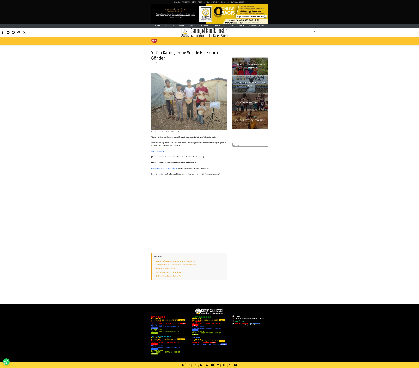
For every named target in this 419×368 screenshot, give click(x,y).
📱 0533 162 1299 (238, 321)
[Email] (173, 67)
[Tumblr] (218, 365)
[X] (158, 67)
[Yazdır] (178, 67)
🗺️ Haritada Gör (255, 323)
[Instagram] (13, 32)
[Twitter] (24, 32)
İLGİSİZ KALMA (250, 52)
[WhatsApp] (168, 67)
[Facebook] (2, 32)
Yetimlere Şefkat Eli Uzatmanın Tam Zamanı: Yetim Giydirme (175, 261)
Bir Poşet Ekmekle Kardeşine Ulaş (167, 268)
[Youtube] (18, 32)
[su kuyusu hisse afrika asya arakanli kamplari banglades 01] (250, 120)
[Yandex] (230, 365)
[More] (188, 67)
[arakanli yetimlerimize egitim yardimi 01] (250, 66)
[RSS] (206, 365)
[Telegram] (8, 32)
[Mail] (200, 365)
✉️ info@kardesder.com (240, 323)
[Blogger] (183, 365)
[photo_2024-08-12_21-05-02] (250, 102)
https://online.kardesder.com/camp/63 (164, 168)
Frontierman (257, 325)
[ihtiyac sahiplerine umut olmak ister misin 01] (250, 84)
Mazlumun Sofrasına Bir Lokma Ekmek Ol (169, 272)
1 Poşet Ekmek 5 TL (157, 151)
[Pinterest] (163, 67)
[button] (315, 33)
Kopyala (181, 320)
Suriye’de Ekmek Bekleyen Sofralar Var (168, 276)
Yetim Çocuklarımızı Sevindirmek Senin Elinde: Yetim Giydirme (176, 265)
